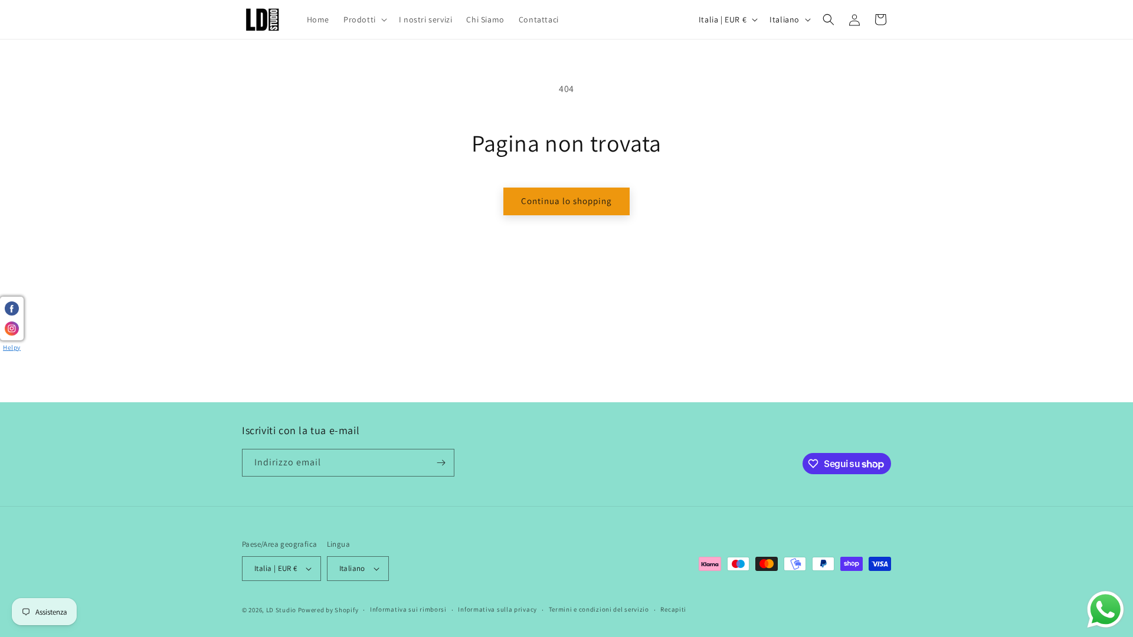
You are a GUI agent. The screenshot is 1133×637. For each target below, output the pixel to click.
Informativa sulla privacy (497, 609)
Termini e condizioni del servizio (599, 609)
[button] (364, 19)
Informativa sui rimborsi (408, 609)
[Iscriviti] (441, 463)
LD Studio (281, 610)
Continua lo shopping (566, 200)
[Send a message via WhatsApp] (1105, 609)
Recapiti (673, 609)
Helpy (12, 347)
